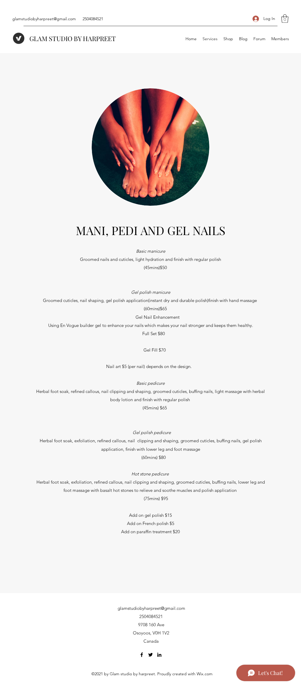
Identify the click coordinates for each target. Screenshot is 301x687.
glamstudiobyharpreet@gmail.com (44, 18)
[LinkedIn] (159, 655)
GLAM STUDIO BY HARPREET (72, 38)
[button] (284, 18)
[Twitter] (150, 655)
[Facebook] (142, 655)
